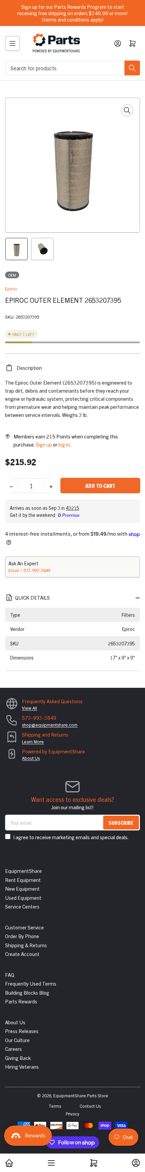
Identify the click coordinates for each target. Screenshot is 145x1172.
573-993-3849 (36, 570)
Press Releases (21, 1031)
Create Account (22, 954)
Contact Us (90, 1106)
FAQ (9, 974)
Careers (13, 1048)
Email (14, 570)
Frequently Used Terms (30, 983)
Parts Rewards (21, 1001)
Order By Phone (22, 936)
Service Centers (22, 906)
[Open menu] (12, 43)
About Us (31, 758)
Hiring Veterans (22, 1066)
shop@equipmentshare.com (50, 724)
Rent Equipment (23, 880)
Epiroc (11, 288)
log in (64, 444)
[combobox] (72, 68)
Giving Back (18, 1058)
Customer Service (24, 927)
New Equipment (22, 888)
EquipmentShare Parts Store (80, 1095)
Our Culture (17, 1040)
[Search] (132, 68)
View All (29, 708)
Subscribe (121, 822)
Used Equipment (23, 897)
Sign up (44, 444)
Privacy (72, 1113)
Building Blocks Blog (27, 992)
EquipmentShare (23, 870)
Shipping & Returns (26, 945)
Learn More (33, 741)
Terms (55, 1106)
